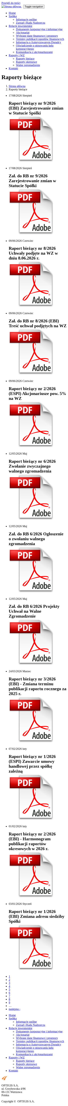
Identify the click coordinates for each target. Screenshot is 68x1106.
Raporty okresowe (26, 61)
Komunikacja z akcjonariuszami (34, 52)
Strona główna (17, 86)
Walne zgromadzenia (28, 65)
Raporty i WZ (17, 55)
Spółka (13, 16)
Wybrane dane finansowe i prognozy (37, 35)
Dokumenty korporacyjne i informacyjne (39, 29)
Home (12, 12)
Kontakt (13, 68)
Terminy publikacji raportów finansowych (40, 39)
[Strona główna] (11, 6)
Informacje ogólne (26, 19)
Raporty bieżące (25, 58)
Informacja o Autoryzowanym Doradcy (38, 42)
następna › (14, 1009)
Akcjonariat (22, 32)
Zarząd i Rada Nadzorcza (30, 22)
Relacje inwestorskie (20, 26)
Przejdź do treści (10, 3)
